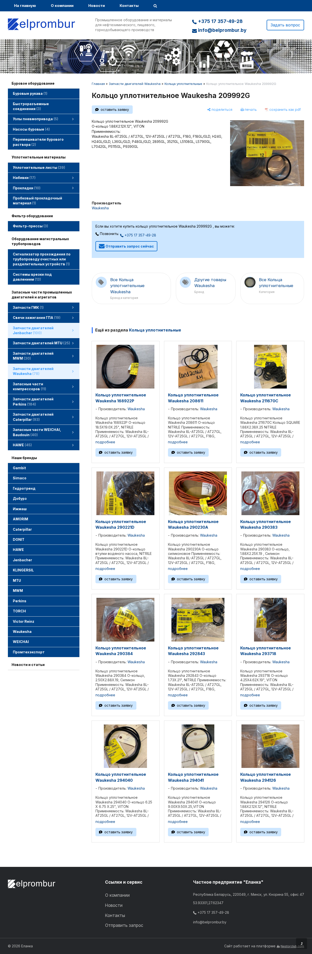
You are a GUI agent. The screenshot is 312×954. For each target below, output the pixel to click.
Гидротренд (24, 488)
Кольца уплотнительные (183, 84)
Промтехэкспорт (29, 652)
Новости (96, 5)
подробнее (105, 442)
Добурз (20, 498)
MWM (18, 590)
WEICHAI (21, 642)
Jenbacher (22, 560)
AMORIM (20, 519)
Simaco (19, 478)
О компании (62, 5)
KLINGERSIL (23, 570)
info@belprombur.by (221, 30)
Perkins (19, 601)
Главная (98, 84)
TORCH (19, 611)
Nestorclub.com (292, 946)
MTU (17, 580)
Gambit (19, 468)
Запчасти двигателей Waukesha (135, 84)
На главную (25, 5)
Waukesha (22, 631)
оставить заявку (115, 109)
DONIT (18, 539)
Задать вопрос (285, 24)
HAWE (18, 549)
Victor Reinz (23, 621)
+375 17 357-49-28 (220, 21)
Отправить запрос (124, 925)
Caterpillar (22, 529)
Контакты (129, 5)
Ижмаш (20, 509)
